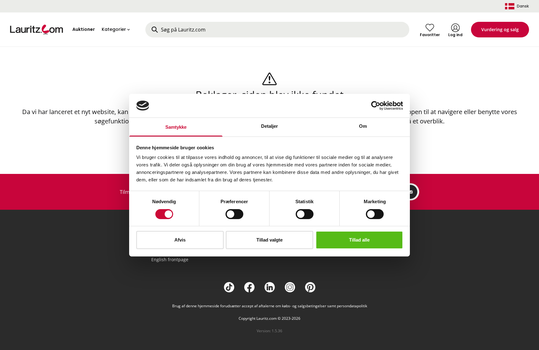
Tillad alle (359, 239)
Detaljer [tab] (269, 126)
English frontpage (169, 259)
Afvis (180, 239)
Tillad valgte (269, 239)
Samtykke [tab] (176, 127)
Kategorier (114, 29)
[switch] (234, 214)
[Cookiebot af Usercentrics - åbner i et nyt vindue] (375, 105)
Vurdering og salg (500, 29)
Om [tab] (363, 126)
